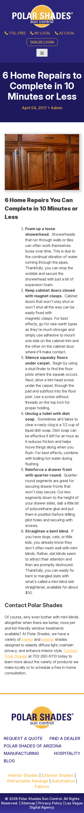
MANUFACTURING (21, 753)
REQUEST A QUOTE (23, 738)
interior (27, 639)
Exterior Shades (58, 775)
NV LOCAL (42, 33)
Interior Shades (23, 775)
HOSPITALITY (67, 753)
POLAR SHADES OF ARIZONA (33, 745)
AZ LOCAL (67, 33)
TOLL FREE (17, 33)
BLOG (9, 760)
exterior (47, 639)
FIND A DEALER (64, 738)
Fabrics (42, 786)
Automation (64, 780)
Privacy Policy (49, 803)
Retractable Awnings (28, 780)
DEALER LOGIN (42, 42)
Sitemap (27, 803)
